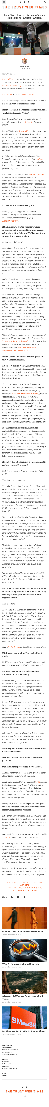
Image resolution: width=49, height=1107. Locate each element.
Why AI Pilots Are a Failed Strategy (20, 964)
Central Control (27, 94)
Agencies (24, 885)
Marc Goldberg (8, 79)
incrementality (20, 890)
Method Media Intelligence (13, 85)
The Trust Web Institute (9, 1054)
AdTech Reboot (7, 1045)
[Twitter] (20, 2)
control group (29, 888)
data (39, 888)
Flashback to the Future (9, 1068)
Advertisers (37, 882)
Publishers (5, 1061)
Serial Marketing (7, 1047)
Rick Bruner (7, 94)
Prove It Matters (7, 1052)
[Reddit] (24, 2)
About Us (5, 1075)
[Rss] (28, 2)
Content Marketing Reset (10, 1050)
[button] (4, 2)
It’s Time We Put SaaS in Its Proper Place (23, 1031)
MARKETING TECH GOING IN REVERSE (22, 931)
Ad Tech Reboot (24, 882)
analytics (16, 888)
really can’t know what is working (25, 393)
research (32, 890)
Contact (4, 1073)
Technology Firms (7, 1064)
